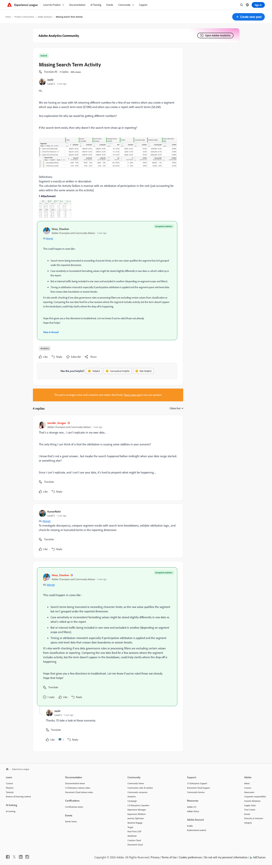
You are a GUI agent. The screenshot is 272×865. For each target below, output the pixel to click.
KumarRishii (54, 511)
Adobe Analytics (45, 16)
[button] (248, 17)
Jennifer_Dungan (56, 422)
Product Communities (24, 16)
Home (8, 16)
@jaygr (49, 238)
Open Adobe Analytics (218, 35)
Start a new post (132, 395)
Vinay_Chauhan (60, 228)
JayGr (50, 79)
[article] (107, 458)
